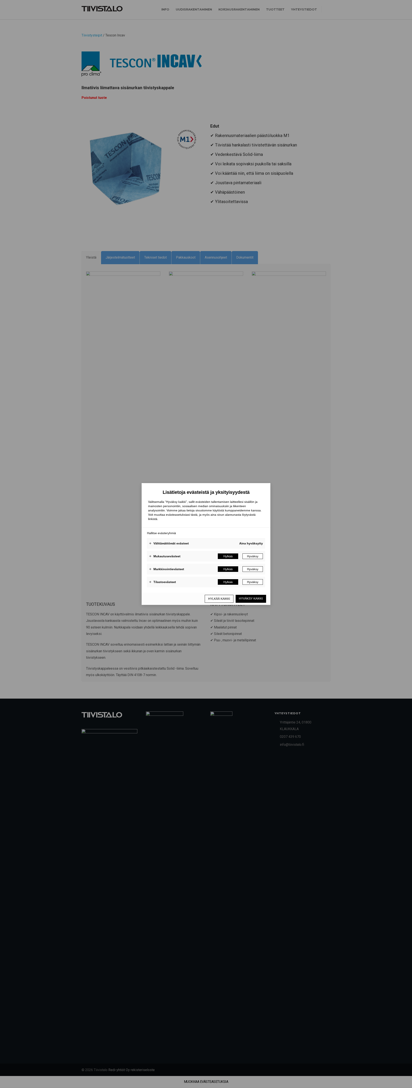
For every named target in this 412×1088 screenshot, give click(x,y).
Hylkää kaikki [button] (219, 598)
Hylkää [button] (228, 556)
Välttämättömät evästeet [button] (169, 543)
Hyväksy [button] (252, 556)
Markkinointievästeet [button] (166, 569)
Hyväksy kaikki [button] (251, 598)
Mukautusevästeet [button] (164, 556)
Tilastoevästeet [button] (162, 582)
